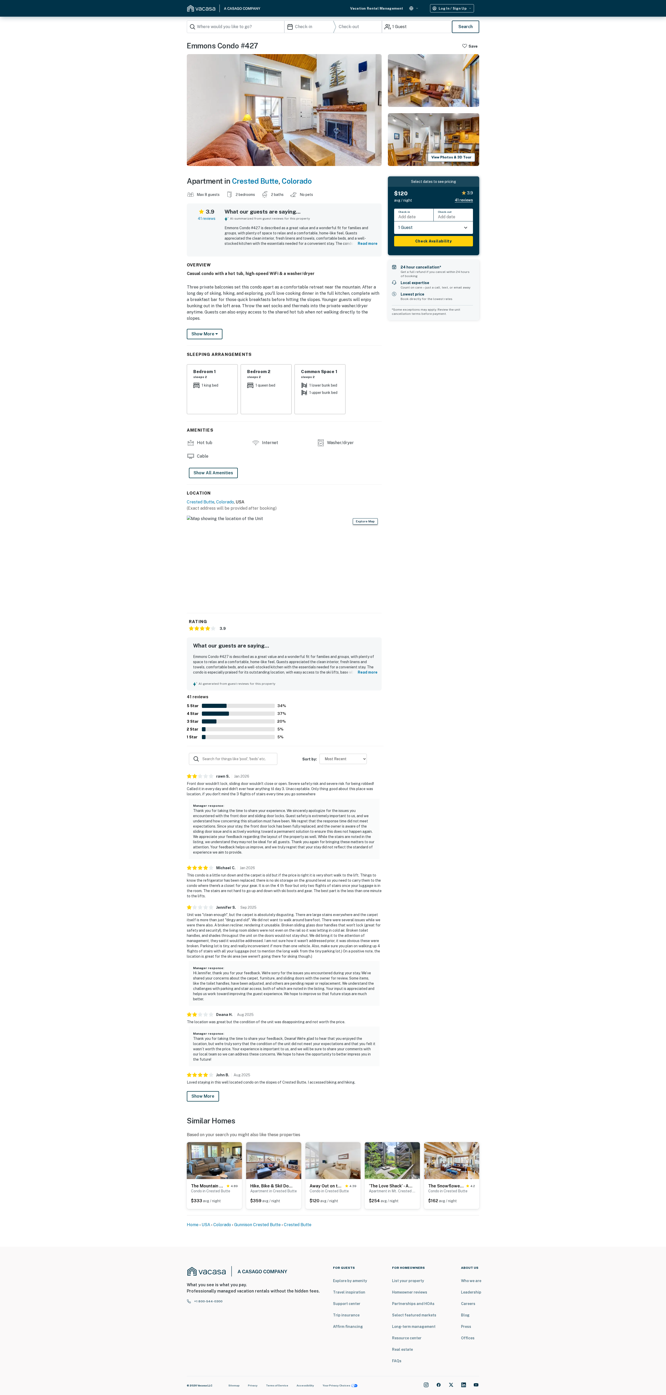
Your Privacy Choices (336, 1385)
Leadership (471, 1292)
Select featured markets (414, 1315)
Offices (468, 1338)
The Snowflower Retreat (446, 1185)
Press (466, 1326)
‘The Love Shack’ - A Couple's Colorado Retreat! (391, 1185)
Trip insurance (346, 1315)
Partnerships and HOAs (413, 1304)
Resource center (406, 1338)
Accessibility (305, 1385)
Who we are (471, 1281)
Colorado (297, 181)
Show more (203, 333)
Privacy (253, 1385)
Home (192, 1224)
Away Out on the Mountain (326, 1185)
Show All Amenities (213, 472)
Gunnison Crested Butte (257, 1224)
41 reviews (206, 218)
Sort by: (309, 759)
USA (206, 1224)
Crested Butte (255, 181)
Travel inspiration (349, 1292)
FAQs (396, 1361)
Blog (465, 1315)
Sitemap (234, 1385)
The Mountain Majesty (208, 1185)
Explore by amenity (350, 1281)
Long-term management (414, 1326)
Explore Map (365, 521)
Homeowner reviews (409, 1292)
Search (465, 26)
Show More (202, 1096)
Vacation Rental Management (376, 8)
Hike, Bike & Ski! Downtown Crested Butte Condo (272, 1185)
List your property (408, 1281)
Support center (346, 1304)
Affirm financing (348, 1326)
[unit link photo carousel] (214, 1160)
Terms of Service (277, 1385)
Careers (468, 1304)
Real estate (402, 1349)
